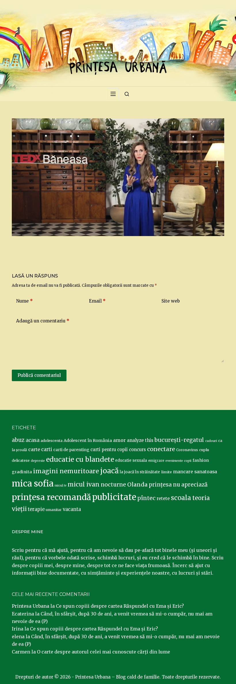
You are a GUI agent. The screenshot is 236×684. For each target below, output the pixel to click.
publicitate (114, 497)
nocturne (113, 484)
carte (34, 449)
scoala (181, 498)
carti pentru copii (109, 449)
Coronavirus (187, 450)
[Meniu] (113, 94)
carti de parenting (71, 449)
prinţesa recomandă (51, 497)
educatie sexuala (131, 460)
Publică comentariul (39, 375)
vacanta (72, 509)
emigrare (156, 461)
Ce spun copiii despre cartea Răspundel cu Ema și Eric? (120, 606)
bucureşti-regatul (179, 439)
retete (163, 498)
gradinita (22, 471)
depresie (38, 461)
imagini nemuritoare (66, 471)
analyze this (140, 440)
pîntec (146, 498)
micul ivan (84, 484)
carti (46, 450)
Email (97, 301)
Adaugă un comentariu (42, 321)
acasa (32, 440)
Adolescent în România (88, 440)
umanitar (54, 510)
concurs (137, 449)
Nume (24, 301)
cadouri (211, 441)
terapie (36, 509)
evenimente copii (178, 461)
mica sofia (33, 483)
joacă (109, 470)
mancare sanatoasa (195, 471)
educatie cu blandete (80, 459)
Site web (170, 301)
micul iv (60, 485)
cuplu (204, 449)
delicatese (21, 460)
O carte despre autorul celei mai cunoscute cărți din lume (103, 652)
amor (119, 440)
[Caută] (127, 94)
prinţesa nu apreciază (178, 484)
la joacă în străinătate (140, 472)
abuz (18, 440)
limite (166, 472)
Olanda (137, 484)
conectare (161, 449)
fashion (201, 460)
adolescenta (51, 440)
